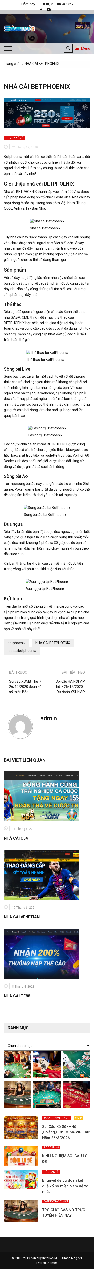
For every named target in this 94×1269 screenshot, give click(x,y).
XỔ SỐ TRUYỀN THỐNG (56, 1118)
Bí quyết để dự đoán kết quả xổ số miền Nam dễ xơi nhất (65, 1186)
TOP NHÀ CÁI (16, 137)
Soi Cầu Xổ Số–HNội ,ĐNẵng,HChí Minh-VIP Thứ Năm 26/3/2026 (65, 1132)
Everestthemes (47, 1263)
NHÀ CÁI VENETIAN (22, 917)
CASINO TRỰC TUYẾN (55, 1201)
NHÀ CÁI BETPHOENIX (52, 643)
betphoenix (16, 643)
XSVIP (78, 1118)
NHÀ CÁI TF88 (17, 996)
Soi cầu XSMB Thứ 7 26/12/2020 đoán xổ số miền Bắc (25, 686)
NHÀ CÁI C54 (16, 838)
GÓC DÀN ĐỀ (51, 1147)
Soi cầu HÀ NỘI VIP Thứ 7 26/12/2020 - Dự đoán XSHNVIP (69, 686)
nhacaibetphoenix (22, 651)
